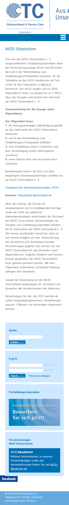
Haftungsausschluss (15, 501)
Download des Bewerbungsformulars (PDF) (32, 188)
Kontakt (26, 497)
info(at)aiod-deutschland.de (35, 195)
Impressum (36, 497)
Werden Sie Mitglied (40, 376)
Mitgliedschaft (13, 497)
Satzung (31, 501)
